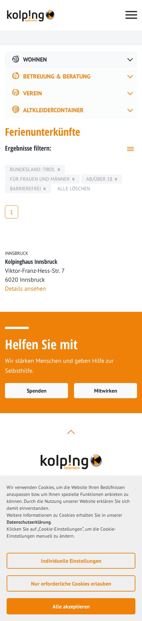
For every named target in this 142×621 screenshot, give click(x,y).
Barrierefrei (25, 188)
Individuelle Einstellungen (71, 560)
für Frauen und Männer (40, 179)
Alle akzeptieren (71, 606)
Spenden (37, 390)
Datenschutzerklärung (29, 522)
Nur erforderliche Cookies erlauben (71, 583)
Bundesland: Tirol (32, 169)
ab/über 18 (99, 179)
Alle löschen (73, 188)
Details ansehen (25, 288)
